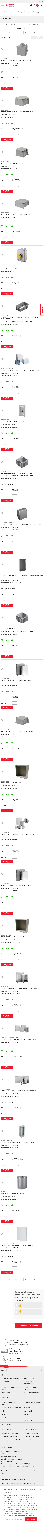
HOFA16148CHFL (6, 523)
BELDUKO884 (5, 781)
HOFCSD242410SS (7, 986)
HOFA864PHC (6, 832)
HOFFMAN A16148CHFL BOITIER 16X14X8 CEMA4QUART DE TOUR (21, 524)
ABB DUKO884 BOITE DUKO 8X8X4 (12, 783)
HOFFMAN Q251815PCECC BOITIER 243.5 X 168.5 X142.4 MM (20, 370)
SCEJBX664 (5, 110)
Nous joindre (6, 1393)
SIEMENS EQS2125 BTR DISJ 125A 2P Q (13, 422)
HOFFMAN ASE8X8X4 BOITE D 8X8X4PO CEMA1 (16, 680)
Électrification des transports (30, 1419)
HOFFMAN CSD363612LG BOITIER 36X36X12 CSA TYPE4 (18, 1245)
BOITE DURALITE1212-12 (8, 629)
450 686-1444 (12, 1461)
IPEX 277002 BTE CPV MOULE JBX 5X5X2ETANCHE (17, 731)
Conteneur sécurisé (9, 1436)
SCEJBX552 (5, 730)
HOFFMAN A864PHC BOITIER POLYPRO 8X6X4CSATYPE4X (19, 834)
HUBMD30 (4, 264)
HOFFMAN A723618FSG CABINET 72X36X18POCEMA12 (18, 1142)
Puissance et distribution (11, 1408)
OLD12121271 (5, 627)
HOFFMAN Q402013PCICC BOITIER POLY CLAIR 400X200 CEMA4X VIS (22, 576)
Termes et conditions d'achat (32, 1388)
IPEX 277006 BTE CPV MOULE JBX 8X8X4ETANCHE (17, 214)
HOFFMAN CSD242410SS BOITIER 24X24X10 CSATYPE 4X (19, 988)
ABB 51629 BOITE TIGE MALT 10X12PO (12, 1194)
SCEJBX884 (5, 213)
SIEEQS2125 (5, 420)
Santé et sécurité (8, 1418)
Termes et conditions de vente (11, 1388)
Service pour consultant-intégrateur (11, 1441)
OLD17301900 (5, 315)
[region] (22, 1504)
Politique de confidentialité (29, 1383)
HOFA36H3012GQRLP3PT (9, 1038)
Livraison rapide (14, 1358)
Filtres (10, 24)
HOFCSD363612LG (7, 1243)
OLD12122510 (5, 471)
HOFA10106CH (6, 59)
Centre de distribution (10, 1378)
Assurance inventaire (10, 1433)
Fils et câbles (28, 1411)
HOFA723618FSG (7, 1140)
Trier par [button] (32, 24)
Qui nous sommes (8, 1375)
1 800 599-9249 (16, 1459)
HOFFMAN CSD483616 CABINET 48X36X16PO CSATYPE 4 (19, 1091)
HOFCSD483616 (6, 1089)
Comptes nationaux (31, 1433)
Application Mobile (31, 1429)
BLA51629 (4, 1192)
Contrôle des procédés (32, 1402)
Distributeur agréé (15, 1349)
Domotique (6, 1414)
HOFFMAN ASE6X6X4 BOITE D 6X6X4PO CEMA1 (16, 885)
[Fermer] (40, 1489)
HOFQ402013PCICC (8, 574)
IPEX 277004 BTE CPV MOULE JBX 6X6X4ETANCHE (17, 112)
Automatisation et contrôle (8, 1403)
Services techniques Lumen (31, 1441)
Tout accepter (31, 1519)
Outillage (27, 1414)
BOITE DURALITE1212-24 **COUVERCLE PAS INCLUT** (18, 473)
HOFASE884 (5, 678)
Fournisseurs (29, 1378)
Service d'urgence (15, 1340)
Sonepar (27, 1375)
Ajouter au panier (7, 88)
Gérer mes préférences (14, 1519)
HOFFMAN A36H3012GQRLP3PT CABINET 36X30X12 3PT (18, 1039)
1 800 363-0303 (22, 1464)
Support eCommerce (31, 1393)
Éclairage (5, 1411)
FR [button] (40, 1)
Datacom (27, 1408)
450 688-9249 (10, 1457)
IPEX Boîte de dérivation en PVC (12, 163)
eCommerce (6, 1429)
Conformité (6, 1382)
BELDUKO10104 (6, 935)
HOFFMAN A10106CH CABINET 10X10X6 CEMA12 (16, 60)
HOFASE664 (5, 884)
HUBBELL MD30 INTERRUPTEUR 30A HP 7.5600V (16, 266)
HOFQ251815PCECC (8, 368)
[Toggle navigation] (2, 5)
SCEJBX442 (5, 161)
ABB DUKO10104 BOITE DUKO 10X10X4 (13, 937)
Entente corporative (31, 1436)
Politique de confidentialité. (25, 1515)
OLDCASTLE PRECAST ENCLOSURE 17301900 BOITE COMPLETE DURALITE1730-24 (20, 318)
